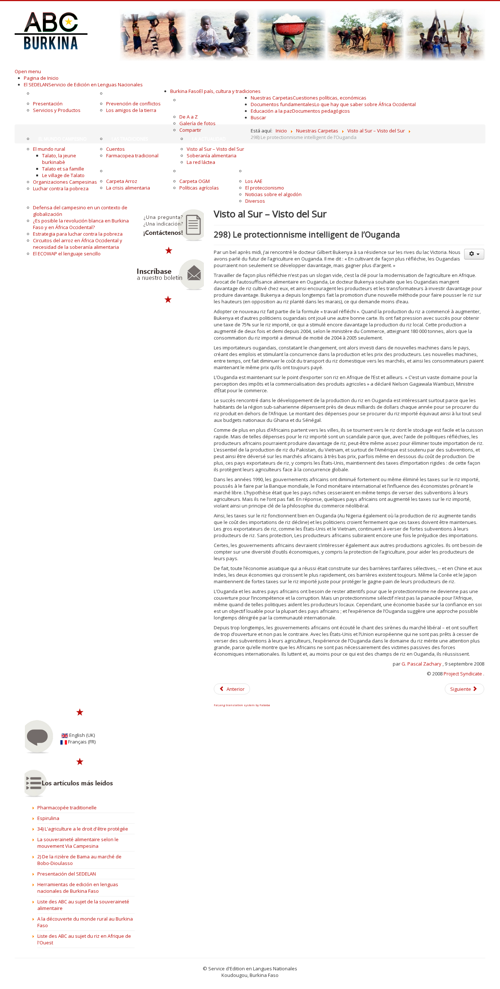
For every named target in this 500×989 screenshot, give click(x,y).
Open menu (28, 71)
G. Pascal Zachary (421, 663)
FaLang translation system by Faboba (242, 705)
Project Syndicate (463, 673)
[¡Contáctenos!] (169, 225)
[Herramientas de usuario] (474, 254)
